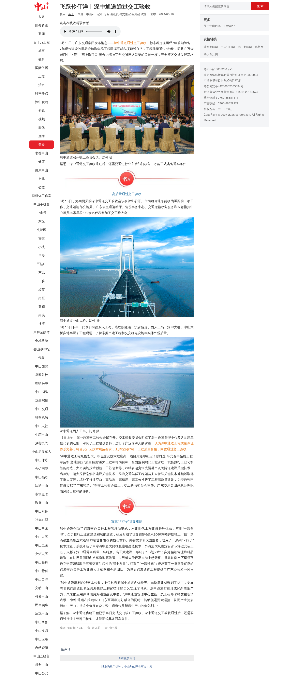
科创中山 (41, 664)
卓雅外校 (41, 374)
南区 (41, 298)
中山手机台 (41, 204)
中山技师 (41, 630)
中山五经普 (41, 656)
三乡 (41, 281)
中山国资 (41, 366)
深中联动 (41, 101)
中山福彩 (41, 477)
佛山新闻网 (245, 47)
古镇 (41, 238)
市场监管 (41, 494)
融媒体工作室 (41, 195)
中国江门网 (228, 47)
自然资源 (41, 647)
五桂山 (41, 263)
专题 (41, 110)
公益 (41, 187)
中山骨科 (41, 570)
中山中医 (41, 528)
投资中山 (41, 596)
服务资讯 (41, 25)
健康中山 (41, 170)
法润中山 (41, 485)
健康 (41, 161)
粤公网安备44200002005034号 (223, 86)
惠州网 (259, 47)
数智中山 (41, 502)
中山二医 (41, 545)
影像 (41, 127)
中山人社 (41, 425)
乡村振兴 (41, 443)
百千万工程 (41, 42)
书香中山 (41, 153)
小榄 (41, 246)
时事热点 (41, 93)
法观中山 (41, 613)
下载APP (229, 26)
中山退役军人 (41, 451)
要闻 (41, 33)
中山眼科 (41, 562)
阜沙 (41, 255)
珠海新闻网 (211, 47)
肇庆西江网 (211, 54)
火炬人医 (41, 553)
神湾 (41, 323)
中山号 (41, 212)
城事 (41, 50)
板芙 (41, 289)
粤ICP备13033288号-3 (218, 69)
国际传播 (41, 67)
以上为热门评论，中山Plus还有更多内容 (126, 666)
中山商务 (41, 622)
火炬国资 (41, 468)
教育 (41, 59)
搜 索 (260, 6)
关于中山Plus (212, 26)
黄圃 (41, 306)
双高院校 (41, 400)
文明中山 (41, 587)
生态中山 (41, 434)
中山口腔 (41, 579)
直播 (41, 136)
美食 (41, 144)
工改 (41, 76)
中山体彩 (41, 460)
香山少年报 (41, 349)
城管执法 (41, 417)
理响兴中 (41, 383)
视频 (41, 119)
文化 (41, 178)
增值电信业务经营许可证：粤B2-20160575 (231, 92)
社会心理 (41, 519)
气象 (41, 357)
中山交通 (41, 408)
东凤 (41, 272)
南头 (41, 315)
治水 (41, 84)
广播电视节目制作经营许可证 (222, 80)
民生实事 (41, 605)
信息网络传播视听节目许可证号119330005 (231, 75)
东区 (41, 221)
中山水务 (41, 511)
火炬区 (41, 229)
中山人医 (41, 536)
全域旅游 (41, 340)
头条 (41, 16)
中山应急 (41, 639)
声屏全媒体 (41, 332)
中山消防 (41, 391)
